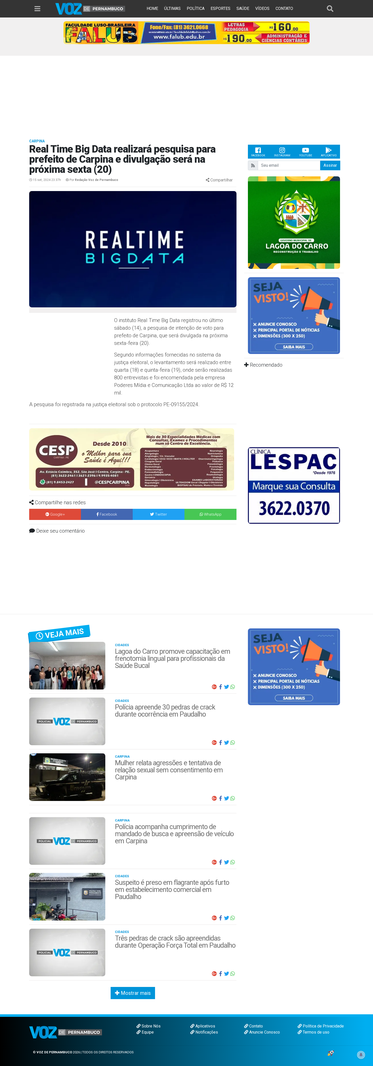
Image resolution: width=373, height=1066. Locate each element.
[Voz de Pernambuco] (90, 8)
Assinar (330, 165)
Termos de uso (315, 1032)
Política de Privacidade (323, 1026)
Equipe (147, 1032)
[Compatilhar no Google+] (214, 687)
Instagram (282, 155)
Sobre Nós (151, 1026)
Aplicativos (204, 1026)
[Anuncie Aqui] (294, 315)
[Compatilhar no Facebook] (220, 687)
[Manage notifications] (361, 1055)
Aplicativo (329, 155)
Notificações (206, 1032)
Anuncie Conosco (264, 1032)
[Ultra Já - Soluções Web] (330, 1053)
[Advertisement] (186, 93)
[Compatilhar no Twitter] (226, 687)
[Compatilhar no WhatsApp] (232, 687)
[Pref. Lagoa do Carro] (294, 222)
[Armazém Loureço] (132, 454)
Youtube (305, 155)
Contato (255, 1026)
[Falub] (186, 32)
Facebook (258, 155)
